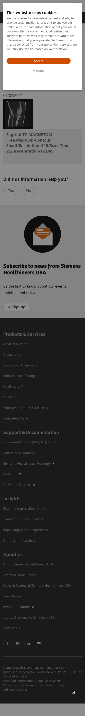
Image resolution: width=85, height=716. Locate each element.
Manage (38, 70)
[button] (76, 696)
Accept (38, 61)
